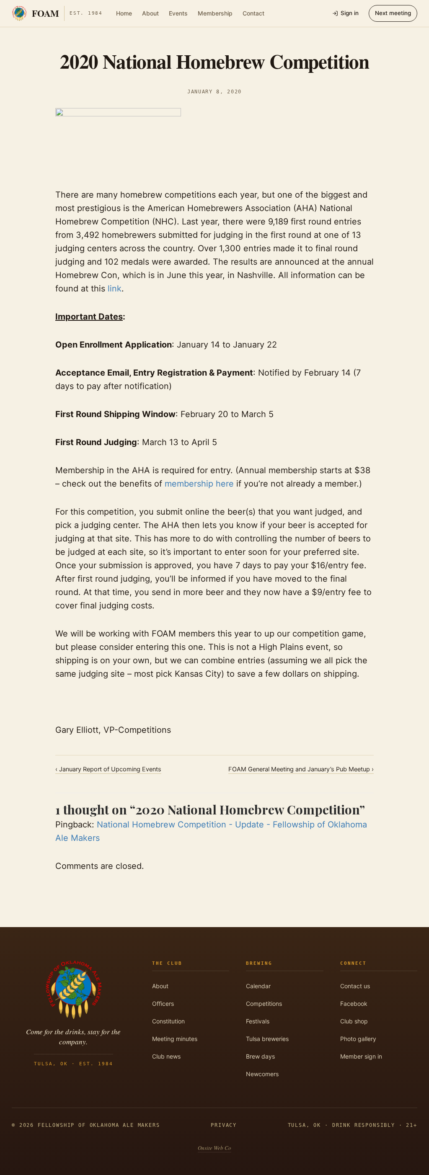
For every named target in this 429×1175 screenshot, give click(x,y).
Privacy (224, 1125)
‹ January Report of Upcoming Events (108, 769)
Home (124, 13)
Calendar (258, 985)
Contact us (355, 985)
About (150, 13)
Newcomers (262, 1073)
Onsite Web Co (214, 1148)
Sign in (350, 13)
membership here (199, 484)
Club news (166, 1056)
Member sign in (361, 1056)
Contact (253, 13)
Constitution (168, 1021)
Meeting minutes (174, 1038)
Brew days (260, 1056)
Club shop (354, 1021)
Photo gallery (358, 1038)
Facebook (353, 1003)
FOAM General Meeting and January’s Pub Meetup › (301, 769)
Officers (163, 1003)
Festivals (257, 1021)
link (114, 288)
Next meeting (393, 13)
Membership (215, 13)
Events (178, 13)
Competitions (264, 1003)
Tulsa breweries (267, 1038)
